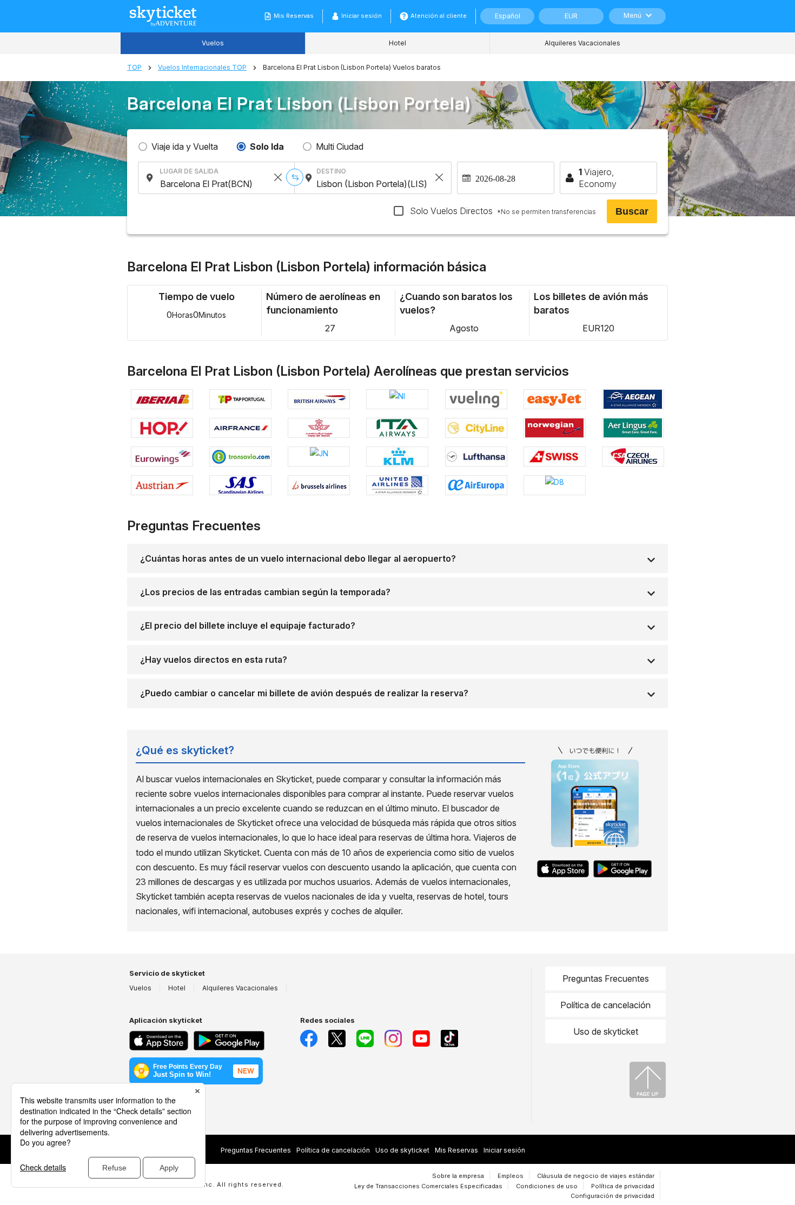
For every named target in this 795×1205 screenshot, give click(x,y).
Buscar (631, 211)
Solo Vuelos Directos (502, 210)
